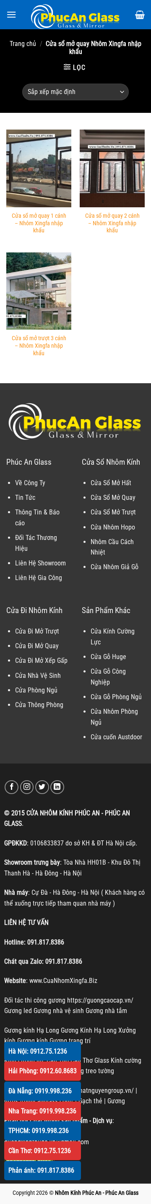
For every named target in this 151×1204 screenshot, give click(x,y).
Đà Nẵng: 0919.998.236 (40, 1091)
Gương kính (32, 1041)
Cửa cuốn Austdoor (116, 737)
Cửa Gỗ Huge (108, 657)
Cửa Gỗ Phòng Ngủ (116, 697)
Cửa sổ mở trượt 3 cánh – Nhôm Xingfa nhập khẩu (39, 345)
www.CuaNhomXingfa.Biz (63, 981)
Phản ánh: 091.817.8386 (41, 1170)
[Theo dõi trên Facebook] (11, 787)
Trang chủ (23, 44)
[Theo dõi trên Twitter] (42, 787)
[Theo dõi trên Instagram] (27, 787)
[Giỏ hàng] (140, 14)
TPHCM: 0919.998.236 (38, 1131)
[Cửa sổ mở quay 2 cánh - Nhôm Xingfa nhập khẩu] (112, 168)
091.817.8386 (45, 942)
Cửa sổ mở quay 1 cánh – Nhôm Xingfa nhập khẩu (39, 223)
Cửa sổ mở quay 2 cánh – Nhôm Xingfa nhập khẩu (112, 223)
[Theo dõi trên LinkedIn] (57, 787)
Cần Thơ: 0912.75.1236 (39, 1151)
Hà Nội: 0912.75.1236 (37, 1051)
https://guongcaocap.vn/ (100, 1000)
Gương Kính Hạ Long (89, 1030)
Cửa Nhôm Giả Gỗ (114, 567)
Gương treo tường (90, 1071)
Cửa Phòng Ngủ (36, 690)
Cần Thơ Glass (89, 1060)
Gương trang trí (70, 1041)
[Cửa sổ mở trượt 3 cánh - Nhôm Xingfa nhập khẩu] (38, 291)
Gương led (18, 1011)
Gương (116, 1101)
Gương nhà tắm (106, 1011)
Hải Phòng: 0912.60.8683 (42, 1071)
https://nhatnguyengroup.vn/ (95, 1091)
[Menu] (11, 14)
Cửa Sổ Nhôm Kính (111, 462)
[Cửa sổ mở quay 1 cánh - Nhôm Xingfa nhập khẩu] (38, 168)
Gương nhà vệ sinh (59, 1011)
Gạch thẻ (90, 1101)
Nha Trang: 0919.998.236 (42, 1111)
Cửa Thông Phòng (39, 705)
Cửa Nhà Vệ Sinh (38, 676)
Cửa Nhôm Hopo (113, 527)
